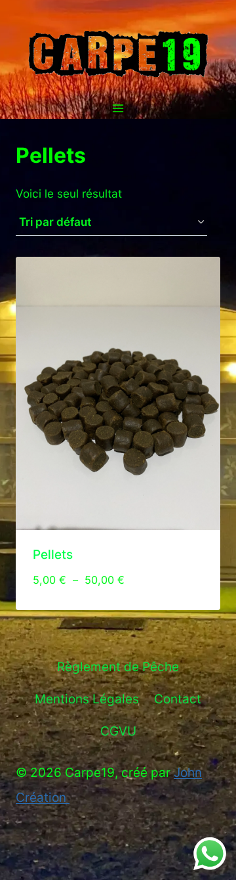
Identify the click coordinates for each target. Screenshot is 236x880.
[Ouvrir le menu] (118, 109)
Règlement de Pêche (118, 666)
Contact (177, 699)
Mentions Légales (87, 699)
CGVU (118, 731)
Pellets (53, 554)
